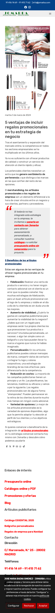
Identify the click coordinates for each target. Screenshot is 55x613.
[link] (16, 13)
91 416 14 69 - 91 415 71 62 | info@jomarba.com (27, 2)
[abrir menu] (50, 13)
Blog (8, 503)
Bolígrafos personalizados (19, 526)
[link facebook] (25, 7)
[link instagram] (29, 7)
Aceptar (43, 605)
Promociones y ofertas (20, 495)
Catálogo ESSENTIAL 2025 (19, 520)
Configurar (13, 605)
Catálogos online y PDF (20, 488)
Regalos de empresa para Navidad (24, 531)
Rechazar (29, 605)
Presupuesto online (18, 481)
